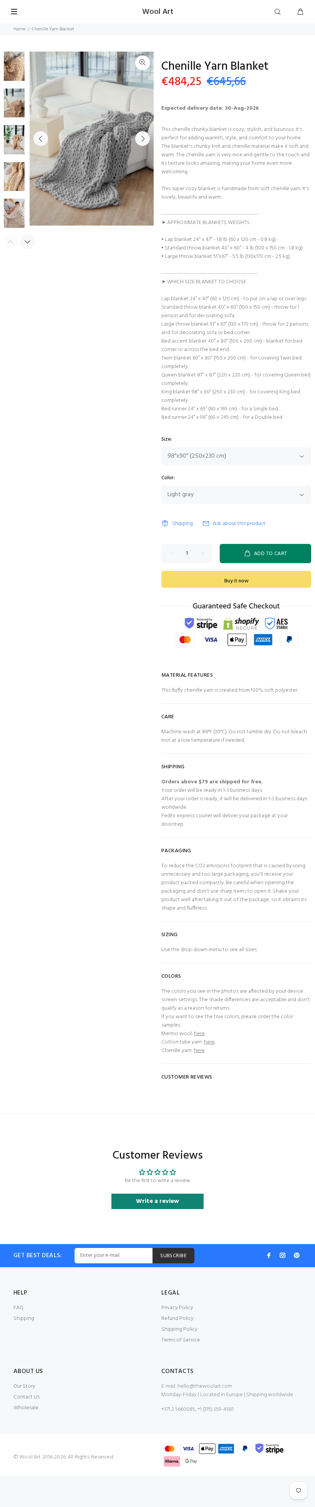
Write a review (157, 1201)
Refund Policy (177, 1318)
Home (19, 29)
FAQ (18, 1307)
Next (142, 138)
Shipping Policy (179, 1329)
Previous (40, 138)
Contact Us (26, 1397)
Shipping (182, 523)
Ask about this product (239, 523)
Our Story (24, 1386)
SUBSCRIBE (173, 1255)
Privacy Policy (177, 1307)
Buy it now (236, 581)
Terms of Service (180, 1340)
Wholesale (25, 1407)
